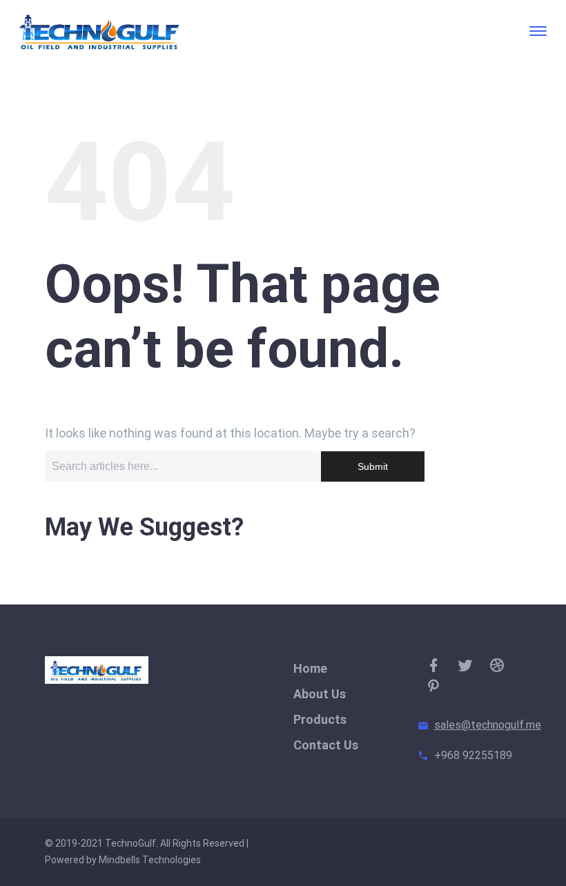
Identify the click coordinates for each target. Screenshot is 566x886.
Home (310, 668)
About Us (319, 694)
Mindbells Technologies (150, 859)
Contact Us (325, 745)
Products (320, 719)
